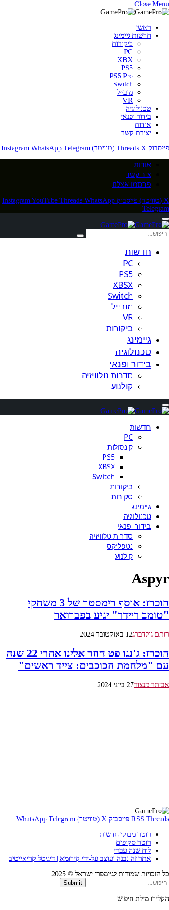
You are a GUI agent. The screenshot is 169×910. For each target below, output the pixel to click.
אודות (143, 124)
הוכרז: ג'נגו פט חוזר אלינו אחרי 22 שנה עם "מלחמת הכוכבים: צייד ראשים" (87, 659)
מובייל (125, 92)
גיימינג (139, 339)
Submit (73, 882)
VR (128, 100)
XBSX (123, 284)
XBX (125, 60)
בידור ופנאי (136, 116)
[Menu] (165, 219)
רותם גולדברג (150, 634)
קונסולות (120, 447)
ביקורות (122, 43)
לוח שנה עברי (132, 850)
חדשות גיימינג (132, 35)
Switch (123, 84)
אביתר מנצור (151, 684)
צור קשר (138, 174)
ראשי (143, 27)
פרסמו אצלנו (131, 184)
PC (128, 51)
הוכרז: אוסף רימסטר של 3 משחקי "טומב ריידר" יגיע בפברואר (98, 609)
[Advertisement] (84, 748)
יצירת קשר (136, 132)
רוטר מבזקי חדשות (125, 834)
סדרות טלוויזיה (107, 375)
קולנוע (122, 386)
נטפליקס (120, 546)
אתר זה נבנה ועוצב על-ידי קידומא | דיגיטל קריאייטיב (80, 858)
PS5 (127, 68)
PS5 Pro (121, 76)
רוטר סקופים (133, 842)
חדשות (138, 252)
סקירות (122, 496)
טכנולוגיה (138, 108)
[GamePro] (134, 224)
